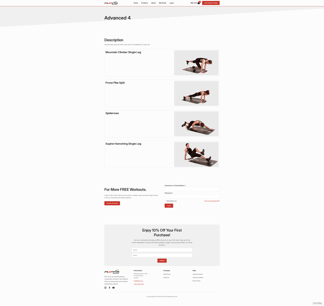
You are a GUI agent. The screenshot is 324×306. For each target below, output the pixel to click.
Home (136, 3)
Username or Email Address (175, 185)
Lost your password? (212, 201)
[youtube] (113, 288)
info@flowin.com (138, 281)
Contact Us (166, 277)
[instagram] (105, 288)
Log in (172, 3)
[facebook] (109, 288)
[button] (317, 303)
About (153, 3)
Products (144, 3)
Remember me (172, 201)
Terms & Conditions (198, 277)
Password (169, 193)
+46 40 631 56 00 (139, 284)
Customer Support (198, 274)
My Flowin (162, 3)
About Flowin (166, 274)
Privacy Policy (196, 280)
